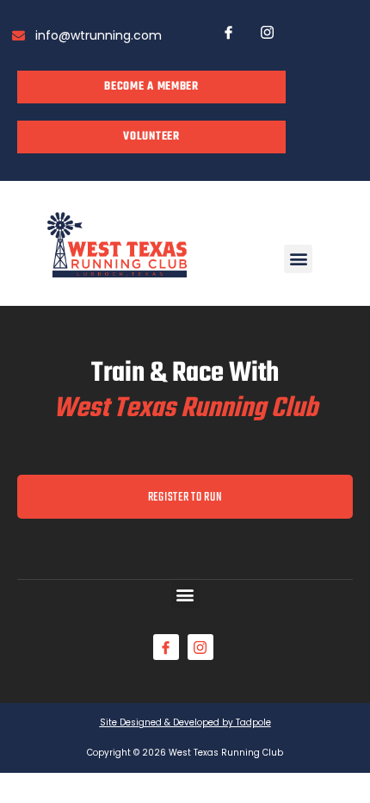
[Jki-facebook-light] (228, 32)
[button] (298, 259)
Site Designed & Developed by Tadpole (185, 722)
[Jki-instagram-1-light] (267, 32)
